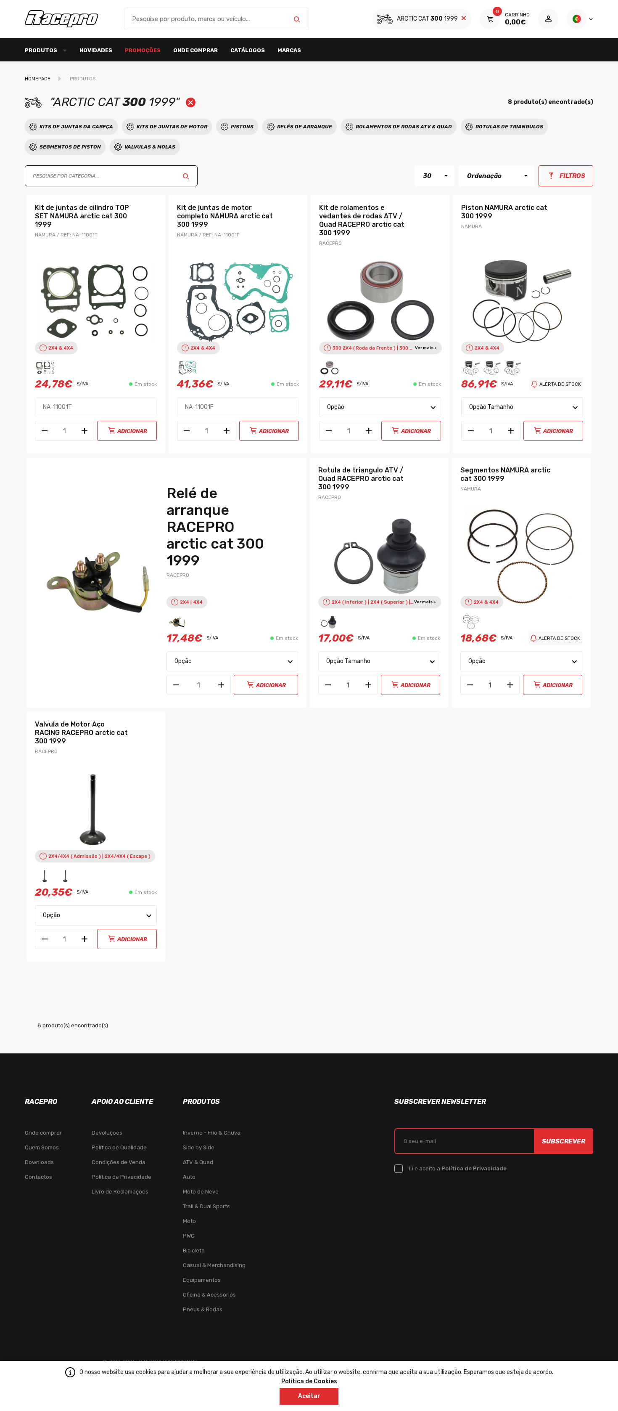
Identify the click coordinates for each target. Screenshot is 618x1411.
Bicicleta (194, 1250)
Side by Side (198, 1147)
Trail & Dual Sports (206, 1206)
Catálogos (247, 50)
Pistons (242, 127)
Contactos (38, 1177)
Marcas (289, 50)
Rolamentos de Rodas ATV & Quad (404, 127)
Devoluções (107, 1133)
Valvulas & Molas (149, 147)
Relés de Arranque (304, 127)
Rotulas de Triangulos (509, 127)
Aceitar (309, 1396)
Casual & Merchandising (214, 1265)
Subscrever (563, 1141)
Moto (189, 1221)
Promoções (143, 50)
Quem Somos (42, 1147)
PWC (189, 1236)
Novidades (95, 50)
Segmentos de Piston (70, 147)
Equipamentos (202, 1280)
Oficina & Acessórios (209, 1295)
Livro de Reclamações (120, 1191)
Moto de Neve (201, 1191)
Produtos (82, 79)
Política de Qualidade (119, 1147)
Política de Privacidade (121, 1177)
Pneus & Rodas (202, 1309)
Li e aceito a (458, 1168)
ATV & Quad (198, 1162)
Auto (189, 1177)
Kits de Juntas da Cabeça (76, 127)
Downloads (39, 1162)
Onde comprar (195, 50)
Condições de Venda (118, 1162)
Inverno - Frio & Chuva (211, 1133)
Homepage (37, 79)
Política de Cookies (309, 1381)
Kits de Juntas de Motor (172, 127)
